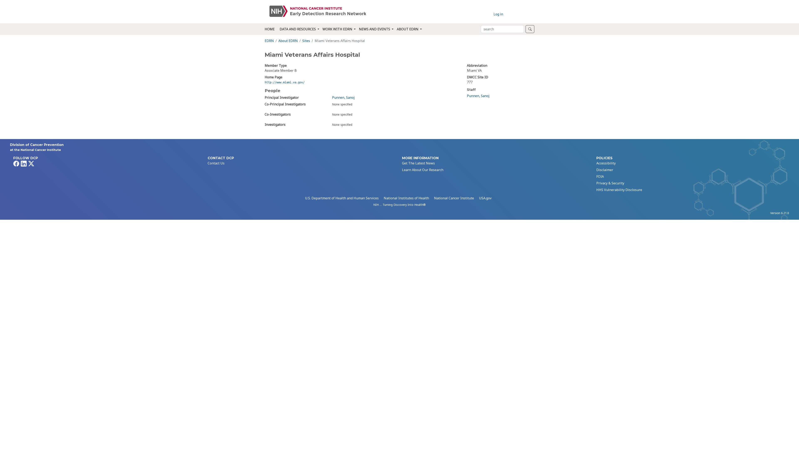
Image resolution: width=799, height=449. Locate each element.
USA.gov (485, 198)
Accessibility (606, 163)
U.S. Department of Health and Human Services (342, 198)
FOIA (600, 176)
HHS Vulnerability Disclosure (619, 189)
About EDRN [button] (408, 29)
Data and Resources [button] (298, 29)
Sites (306, 40)
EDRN (269, 40)
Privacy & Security (610, 183)
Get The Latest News (418, 163)
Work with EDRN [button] (338, 29)
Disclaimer (604, 170)
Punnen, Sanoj (343, 97)
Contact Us (216, 163)
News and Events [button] (375, 29)
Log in (498, 14)
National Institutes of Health (406, 198)
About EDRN (288, 40)
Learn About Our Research (422, 170)
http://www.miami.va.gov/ (285, 82)
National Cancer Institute (454, 198)
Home (270, 29)
